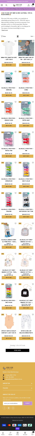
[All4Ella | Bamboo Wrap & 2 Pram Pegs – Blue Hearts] (9, 230)
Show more (17, 350)
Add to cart (9, 95)
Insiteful (21, 420)
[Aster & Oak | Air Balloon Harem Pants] (26, 321)
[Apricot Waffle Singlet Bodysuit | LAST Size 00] (9, 321)
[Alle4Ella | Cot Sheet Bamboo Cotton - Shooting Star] (26, 291)
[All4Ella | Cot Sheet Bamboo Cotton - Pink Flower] (9, 260)
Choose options (26, 338)
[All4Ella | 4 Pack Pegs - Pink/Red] (9, 200)
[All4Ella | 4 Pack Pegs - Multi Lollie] (26, 169)
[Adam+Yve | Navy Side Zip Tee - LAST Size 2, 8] (26, 48)
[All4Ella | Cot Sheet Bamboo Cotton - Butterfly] (26, 230)
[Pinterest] (13, 408)
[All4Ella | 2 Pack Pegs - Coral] (26, 78)
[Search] (6, 5)
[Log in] (28, 5)
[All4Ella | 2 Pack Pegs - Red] (26, 139)
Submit (27, 403)
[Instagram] (8, 408)
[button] (17, 36)
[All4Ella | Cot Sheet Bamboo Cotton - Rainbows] (26, 260)
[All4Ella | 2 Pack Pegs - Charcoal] (9, 78)
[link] (10, 433)
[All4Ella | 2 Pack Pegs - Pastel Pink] (9, 139)
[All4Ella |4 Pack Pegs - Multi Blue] (9, 291)
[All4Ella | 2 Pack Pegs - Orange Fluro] (9, 109)
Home (1, 9)
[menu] (2, 5)
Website (14, 420)
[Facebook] (4, 408)
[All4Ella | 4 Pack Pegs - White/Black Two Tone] (26, 200)
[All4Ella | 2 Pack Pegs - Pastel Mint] (26, 109)
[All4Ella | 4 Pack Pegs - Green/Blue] (9, 169)
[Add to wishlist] (15, 41)
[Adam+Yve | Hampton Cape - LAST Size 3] (9, 48)
